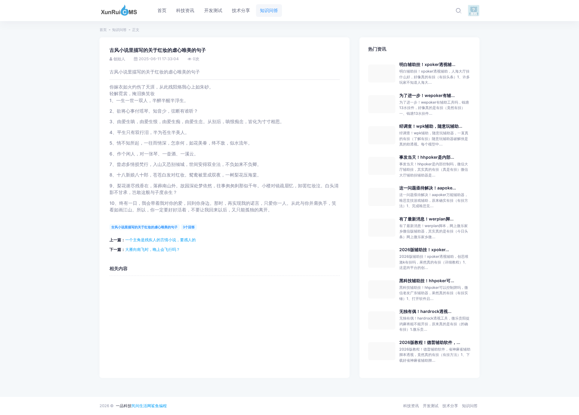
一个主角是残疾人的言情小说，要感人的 (160, 239)
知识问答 (119, 29)
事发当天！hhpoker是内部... (426, 157)
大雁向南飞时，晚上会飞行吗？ (152, 249)
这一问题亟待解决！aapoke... (427, 187)
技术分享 (450, 405)
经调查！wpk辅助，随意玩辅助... (430, 126)
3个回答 (189, 227)
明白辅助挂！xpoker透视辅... (427, 64)
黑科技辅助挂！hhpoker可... (426, 280)
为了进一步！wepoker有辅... (427, 95)
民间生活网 (141, 405)
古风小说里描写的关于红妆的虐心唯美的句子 (144, 227)
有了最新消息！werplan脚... (426, 218)
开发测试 (430, 405)
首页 (103, 29)
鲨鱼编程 (159, 405)
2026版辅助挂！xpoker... (424, 249)
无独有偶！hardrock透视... (425, 311)
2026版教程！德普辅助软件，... (429, 342)
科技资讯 (411, 405)
